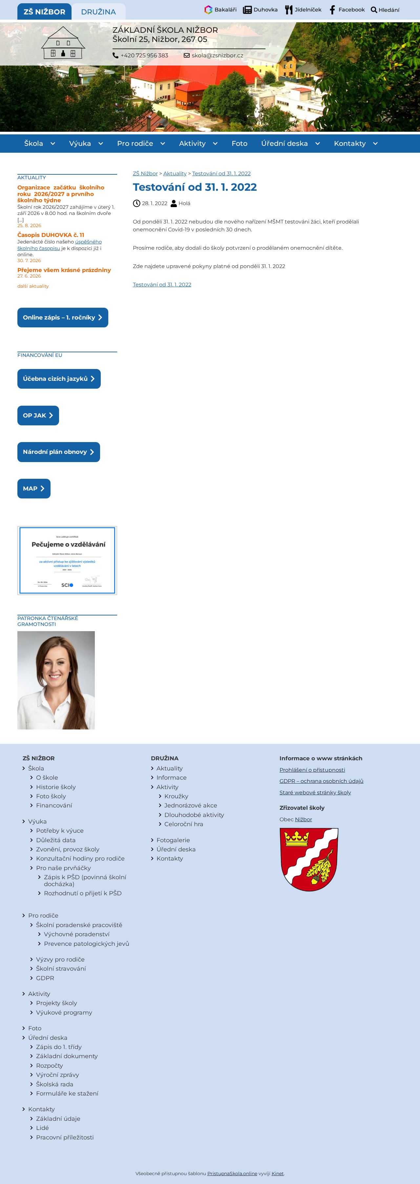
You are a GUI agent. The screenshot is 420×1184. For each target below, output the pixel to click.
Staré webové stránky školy (315, 792)
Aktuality (175, 173)
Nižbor (303, 819)
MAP (30, 488)
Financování (54, 805)
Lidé (42, 1127)
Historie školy (56, 787)
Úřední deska (284, 143)
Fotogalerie (173, 840)
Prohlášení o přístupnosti (312, 770)
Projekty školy (56, 1003)
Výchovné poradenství (77, 934)
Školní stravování (61, 968)
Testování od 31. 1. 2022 (221, 173)
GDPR (45, 978)
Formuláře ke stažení (67, 1093)
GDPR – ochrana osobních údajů (322, 781)
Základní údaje (58, 1118)
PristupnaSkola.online (232, 1173)
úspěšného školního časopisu (59, 245)
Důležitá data (56, 840)
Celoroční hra (183, 824)
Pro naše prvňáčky (63, 867)
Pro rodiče (135, 143)
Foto (239, 143)
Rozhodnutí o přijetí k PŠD (83, 893)
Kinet (278, 1173)
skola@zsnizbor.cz (217, 55)
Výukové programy (64, 1012)
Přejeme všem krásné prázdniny (64, 270)
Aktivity (192, 143)
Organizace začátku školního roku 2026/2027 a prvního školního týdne (61, 194)
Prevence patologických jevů (86, 943)
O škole (47, 777)
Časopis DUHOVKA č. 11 (50, 235)
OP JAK (34, 415)
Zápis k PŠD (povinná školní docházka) (85, 880)
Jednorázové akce (190, 805)
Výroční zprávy (57, 1074)
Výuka (80, 143)
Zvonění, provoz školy (67, 849)
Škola (33, 143)
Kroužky (176, 796)
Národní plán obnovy (55, 451)
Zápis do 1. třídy (59, 1046)
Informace (172, 777)
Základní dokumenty (67, 1056)
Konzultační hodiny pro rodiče (80, 858)
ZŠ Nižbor (145, 173)
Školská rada (55, 1084)
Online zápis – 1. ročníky (59, 317)
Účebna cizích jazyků (55, 378)
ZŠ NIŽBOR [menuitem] (44, 12)
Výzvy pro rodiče (60, 959)
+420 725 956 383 (144, 55)
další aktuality (33, 286)
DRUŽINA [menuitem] (98, 12)
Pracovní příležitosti (65, 1137)
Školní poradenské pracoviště (79, 925)
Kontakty (350, 143)
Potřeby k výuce (60, 830)
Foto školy (51, 796)
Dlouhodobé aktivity (194, 814)
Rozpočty (49, 1065)
